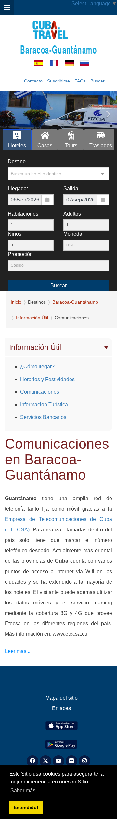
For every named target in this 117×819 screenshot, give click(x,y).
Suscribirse (58, 80)
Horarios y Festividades (47, 379)
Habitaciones (23, 213)
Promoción (20, 254)
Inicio (16, 302)
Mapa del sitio (62, 698)
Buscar (97, 80)
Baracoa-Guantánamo (58, 49)
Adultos (72, 213)
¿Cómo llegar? (37, 366)
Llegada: (18, 188)
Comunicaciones (39, 392)
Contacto (33, 80)
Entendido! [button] (26, 807)
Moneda (72, 234)
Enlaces (61, 708)
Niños (14, 234)
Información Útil (32, 317)
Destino (17, 161)
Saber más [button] (22, 790)
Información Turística (44, 404)
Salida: (71, 188)
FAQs (80, 80)
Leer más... (17, 651)
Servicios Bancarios (43, 417)
